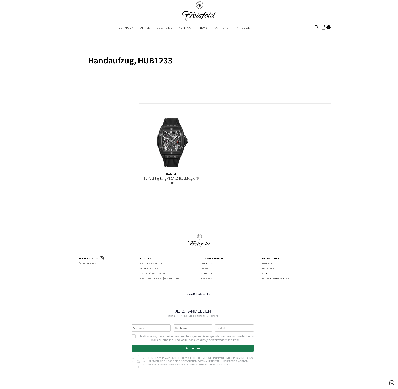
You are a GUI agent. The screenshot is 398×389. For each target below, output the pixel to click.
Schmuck (206, 273)
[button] (317, 27)
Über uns (206, 263)
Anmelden (193, 348)
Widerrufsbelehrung (275, 278)
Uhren (205, 268)
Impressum (268, 263)
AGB (264, 273)
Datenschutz (270, 268)
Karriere (206, 278)
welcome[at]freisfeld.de (163, 278)
